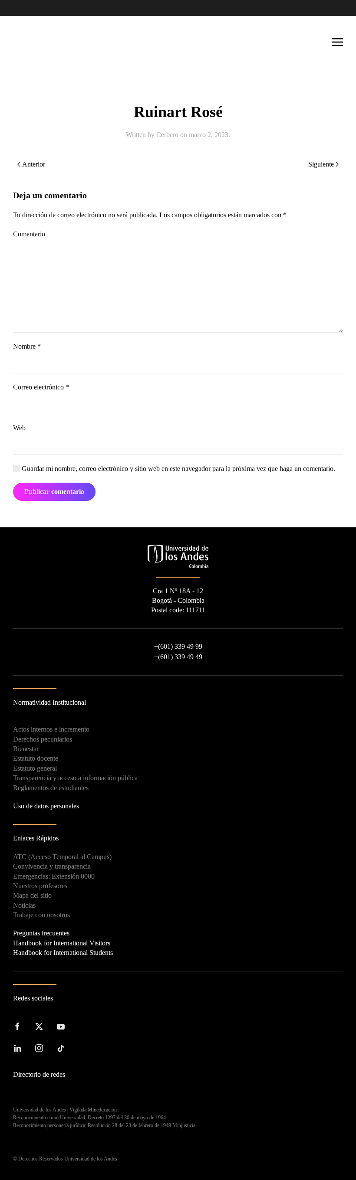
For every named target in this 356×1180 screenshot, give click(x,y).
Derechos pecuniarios (42, 739)
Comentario (29, 234)
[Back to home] (43, 42)
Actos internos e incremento (51, 729)
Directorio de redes (39, 1074)
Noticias (24, 905)
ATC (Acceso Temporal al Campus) (62, 856)
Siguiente (321, 164)
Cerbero (167, 134)
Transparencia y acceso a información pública (75, 777)
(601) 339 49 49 (178, 656)
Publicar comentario (54, 491)
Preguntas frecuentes (41, 933)
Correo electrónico (41, 387)
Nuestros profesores (40, 885)
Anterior (33, 164)
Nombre (27, 346)
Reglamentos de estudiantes (51, 787)
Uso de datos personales (46, 806)
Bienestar (26, 748)
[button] (337, 42)
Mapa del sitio (32, 895)
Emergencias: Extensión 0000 (54, 876)
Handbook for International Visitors (61, 943)
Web (19, 427)
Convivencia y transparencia (52, 866)
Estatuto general (35, 768)
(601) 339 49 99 (178, 646)
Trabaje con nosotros (41, 915)
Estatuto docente (35, 758)
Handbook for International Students (63, 952)
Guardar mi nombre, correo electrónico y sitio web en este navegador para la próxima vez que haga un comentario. (177, 468)
